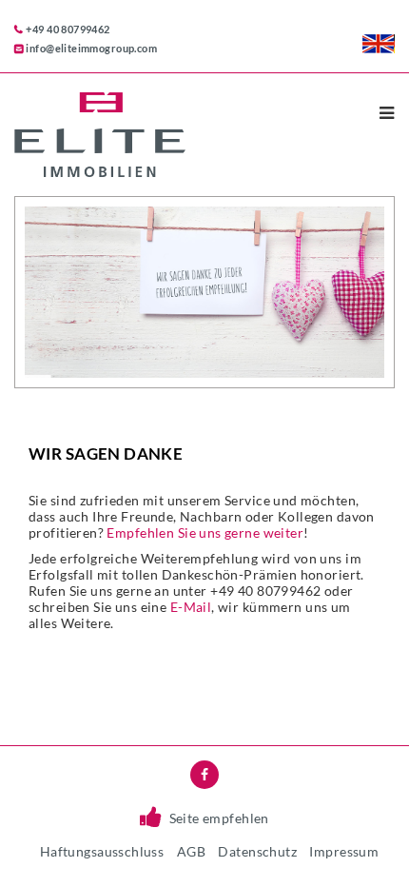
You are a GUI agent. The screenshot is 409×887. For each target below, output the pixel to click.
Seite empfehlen (219, 818)
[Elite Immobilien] (170, 134)
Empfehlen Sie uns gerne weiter (205, 532)
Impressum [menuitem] (344, 851)
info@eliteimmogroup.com (91, 48)
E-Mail (191, 607)
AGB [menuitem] (191, 851)
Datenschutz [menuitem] (257, 851)
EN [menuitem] (378, 43)
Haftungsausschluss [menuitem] (102, 851)
